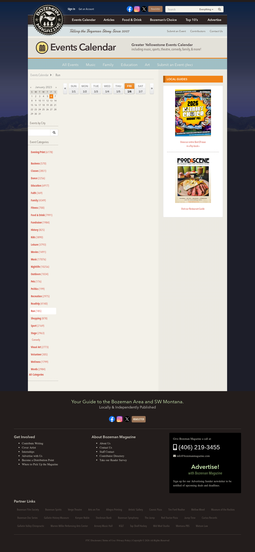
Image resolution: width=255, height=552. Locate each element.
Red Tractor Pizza (169, 518)
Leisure (38, 244)
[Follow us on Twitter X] (144, 8)
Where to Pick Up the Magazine (40, 464)
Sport (37, 326)
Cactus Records (209, 518)
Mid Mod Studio (161, 526)
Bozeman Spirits (53, 509)
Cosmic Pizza (155, 509)
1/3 (96, 89)
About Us (105, 443)
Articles (109, 20)
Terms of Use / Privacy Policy (116, 540)
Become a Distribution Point (38, 460)
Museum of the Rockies (223, 509)
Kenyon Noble (82, 518)
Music (90, 64)
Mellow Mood (198, 509)
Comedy (36, 339)
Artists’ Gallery (135, 509)
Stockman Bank (104, 518)
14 (55, 100)
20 (51, 105)
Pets (36, 281)
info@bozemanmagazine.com (193, 456)
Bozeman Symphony (128, 518)
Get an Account (86, 9)
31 (39, 113)
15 (32, 105)
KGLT (121, 526)
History (38, 230)
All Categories (36, 374)
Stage (37, 333)
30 (35, 113)
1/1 (73, 89)
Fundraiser (40, 222)
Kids (37, 237)
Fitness (37, 208)
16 (35, 105)
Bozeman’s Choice (163, 20)
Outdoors (39, 274)
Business (38, 163)
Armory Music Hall (103, 526)
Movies (38, 252)
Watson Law (202, 526)
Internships (28, 452)
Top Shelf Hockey (138, 526)
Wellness (39, 362)
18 (43, 105)
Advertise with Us (32, 456)
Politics (38, 289)
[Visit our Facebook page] (130, 8)
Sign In (71, 9)
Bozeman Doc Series (27, 518)
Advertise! (205, 469)
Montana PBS (182, 526)
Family (108, 64)
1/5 (118, 89)
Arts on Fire (94, 509)
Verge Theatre (75, 509)
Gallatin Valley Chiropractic (30, 526)
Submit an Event (176, 31)
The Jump (150, 518)
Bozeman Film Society (28, 509)
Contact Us (216, 31)
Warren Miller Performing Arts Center (69, 526)
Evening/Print (42, 152)
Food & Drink (132, 20)
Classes (38, 171)
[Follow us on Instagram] (137, 8)
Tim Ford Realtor (176, 509)
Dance (38, 178)
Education (129, 64)
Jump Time (189, 518)
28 (55, 109)
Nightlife (40, 267)
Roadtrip (39, 303)
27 (51, 109)
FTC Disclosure (93, 540)
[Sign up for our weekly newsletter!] (139, 419)
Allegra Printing (114, 509)
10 (39, 100)
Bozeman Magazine (48, 20)
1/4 (107, 89)
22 (32, 109)
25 (43, 109)
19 (47, 105)
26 (47, 109)
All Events (70, 64)
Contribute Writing (32, 443)
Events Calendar (84, 20)
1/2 (84, 89)
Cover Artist (29, 447)
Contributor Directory (112, 456)
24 (39, 109)
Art (147, 64)
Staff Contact (107, 452)
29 (32, 113)
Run (36, 311)
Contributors (197, 31)
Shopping (39, 318)
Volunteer (39, 354)
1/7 (140, 89)
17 (39, 105)
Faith (36, 193)
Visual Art (40, 347)
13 (51, 100)
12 (47, 100)
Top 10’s (192, 20)
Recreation (40, 296)
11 (43, 100)
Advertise (214, 20)
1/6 (129, 89)
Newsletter (155, 8)
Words (38, 369)
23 (35, 109)
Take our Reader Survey (113, 460)
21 (55, 105)
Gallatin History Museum (56, 518)
